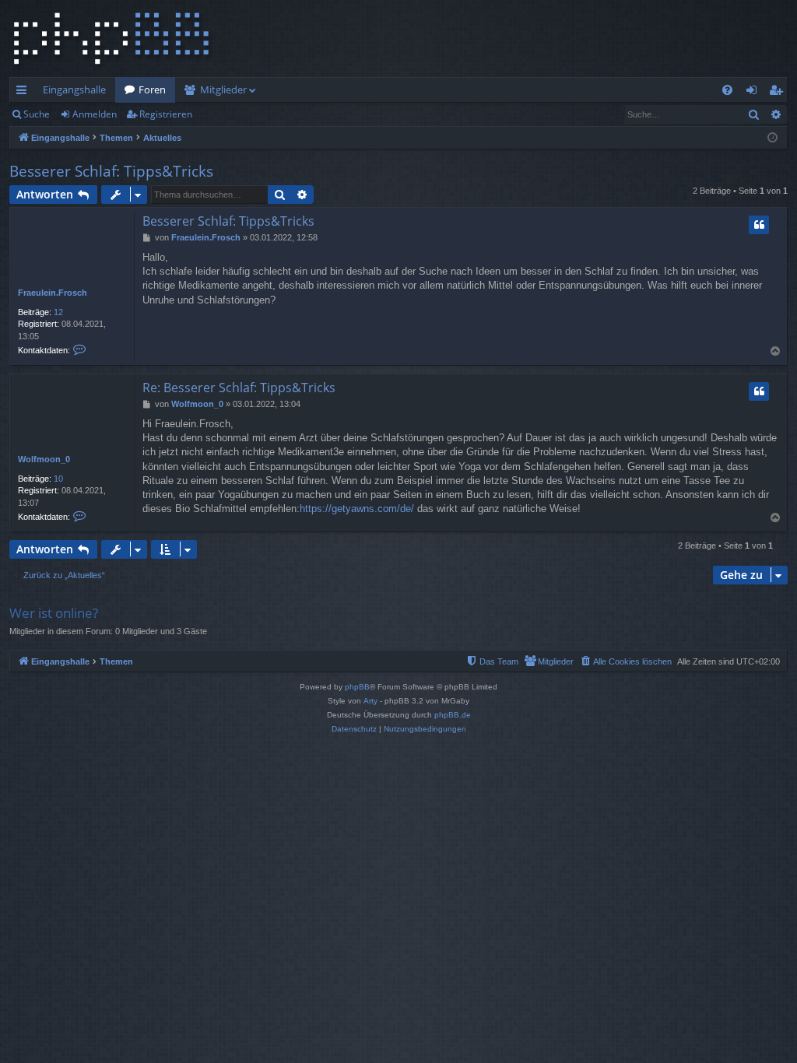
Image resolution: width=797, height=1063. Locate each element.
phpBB (357, 686)
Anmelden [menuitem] (755, 92)
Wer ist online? (53, 613)
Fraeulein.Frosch (52, 292)
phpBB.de (452, 714)
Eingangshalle (74, 89)
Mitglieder (223, 89)
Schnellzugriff (24, 92)
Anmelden (94, 114)
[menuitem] (727, 90)
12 (58, 312)
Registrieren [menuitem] (779, 92)
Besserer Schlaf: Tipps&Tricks (111, 171)
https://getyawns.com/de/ (357, 508)
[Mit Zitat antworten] (759, 225)
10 (58, 478)
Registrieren (165, 114)
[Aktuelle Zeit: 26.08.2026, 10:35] (772, 138)
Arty (370, 700)
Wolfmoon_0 (44, 459)
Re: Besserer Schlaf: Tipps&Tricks (238, 387)
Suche (36, 114)
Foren (152, 89)
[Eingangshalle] (111, 38)
